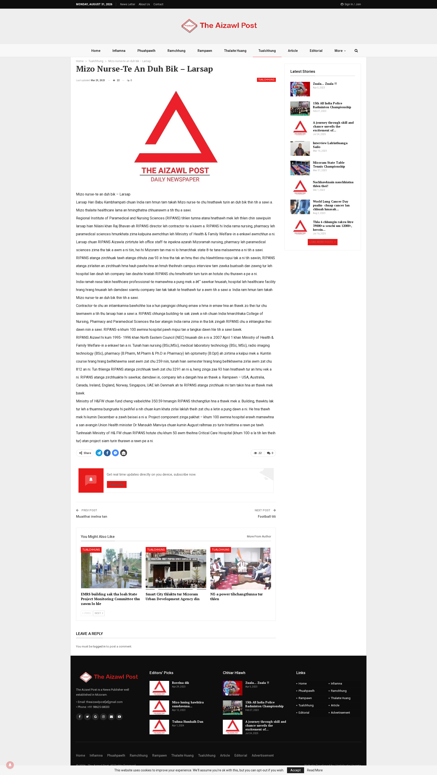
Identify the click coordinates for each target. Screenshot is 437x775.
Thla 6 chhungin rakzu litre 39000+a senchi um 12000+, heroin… (333, 226)
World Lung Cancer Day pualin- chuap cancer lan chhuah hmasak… (331, 205)
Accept (295, 770)
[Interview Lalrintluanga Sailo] (300, 148)
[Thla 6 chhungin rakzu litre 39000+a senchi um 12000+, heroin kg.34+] (300, 227)
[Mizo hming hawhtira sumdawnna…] (159, 707)
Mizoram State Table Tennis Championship (329, 164)
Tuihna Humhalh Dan (187, 722)
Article (293, 51)
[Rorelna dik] (159, 688)
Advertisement (340, 712)
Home (95, 51)
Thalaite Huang (235, 51)
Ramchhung (176, 51)
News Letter (127, 4)
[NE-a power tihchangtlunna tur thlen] (240, 568)
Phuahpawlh (146, 51)
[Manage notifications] (10, 765)
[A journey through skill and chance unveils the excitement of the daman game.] (300, 128)
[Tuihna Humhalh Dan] (159, 727)
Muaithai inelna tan (91, 516)
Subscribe (117, 484)
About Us (144, 4)
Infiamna (118, 51)
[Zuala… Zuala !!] (300, 89)
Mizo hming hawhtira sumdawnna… (188, 704)
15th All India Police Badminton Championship (332, 105)
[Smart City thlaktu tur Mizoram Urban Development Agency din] (176, 568)
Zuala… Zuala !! (325, 84)
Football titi (267, 516)
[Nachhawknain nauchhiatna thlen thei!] (300, 187)
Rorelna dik (180, 683)
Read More (315, 770)
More (339, 51)
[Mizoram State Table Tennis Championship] (300, 168)
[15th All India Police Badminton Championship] (300, 108)
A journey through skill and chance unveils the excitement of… (333, 126)
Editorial (316, 51)
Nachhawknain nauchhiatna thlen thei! (333, 184)
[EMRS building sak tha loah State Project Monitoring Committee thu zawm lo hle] (111, 568)
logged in (99, 646)
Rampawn (205, 51)
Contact (158, 4)
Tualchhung (267, 51)
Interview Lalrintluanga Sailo (330, 145)
